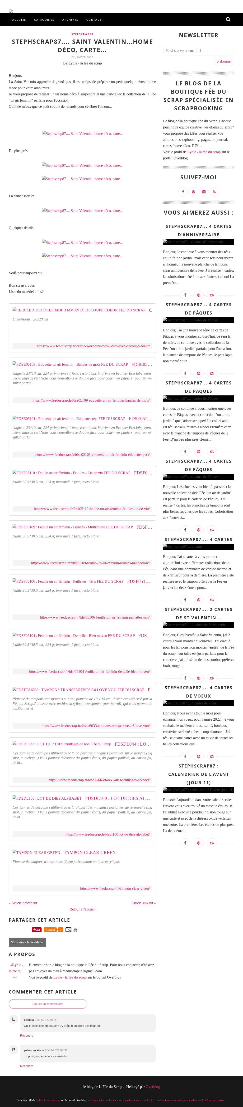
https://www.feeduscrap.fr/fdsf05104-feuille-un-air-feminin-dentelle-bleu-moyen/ (89, 671)
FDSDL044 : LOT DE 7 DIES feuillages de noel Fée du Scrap (133, 744)
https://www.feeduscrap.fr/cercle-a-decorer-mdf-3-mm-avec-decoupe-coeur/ (93, 346)
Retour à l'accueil (82, 909)
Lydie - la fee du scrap (70, 977)
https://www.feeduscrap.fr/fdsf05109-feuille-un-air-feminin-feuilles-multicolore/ (90, 563)
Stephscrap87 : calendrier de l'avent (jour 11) (198, 774)
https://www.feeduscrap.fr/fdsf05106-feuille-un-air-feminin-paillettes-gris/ (95, 617)
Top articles (97, 1100)
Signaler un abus (132, 1100)
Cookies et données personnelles (178, 1100)
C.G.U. (151, 1100)
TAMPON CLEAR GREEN (90, 852)
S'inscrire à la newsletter (27, 942)
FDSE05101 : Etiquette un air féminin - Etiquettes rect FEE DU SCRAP (140, 418)
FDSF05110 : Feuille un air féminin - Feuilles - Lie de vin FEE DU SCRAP (143, 472)
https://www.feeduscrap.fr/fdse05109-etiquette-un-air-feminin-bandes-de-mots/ (91, 400)
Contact (94, 19)
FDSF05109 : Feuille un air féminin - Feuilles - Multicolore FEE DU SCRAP (144, 527)
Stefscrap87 (82, 34)
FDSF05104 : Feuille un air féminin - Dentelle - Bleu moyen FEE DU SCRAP (145, 635)
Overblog (153, 1087)
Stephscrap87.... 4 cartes (199, 539)
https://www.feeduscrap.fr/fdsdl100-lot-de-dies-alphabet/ (107, 834)
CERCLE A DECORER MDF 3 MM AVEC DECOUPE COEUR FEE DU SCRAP (150, 310)
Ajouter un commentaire (48, 1004)
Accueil (19, 19)
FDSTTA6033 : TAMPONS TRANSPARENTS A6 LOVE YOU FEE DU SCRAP (150, 689)
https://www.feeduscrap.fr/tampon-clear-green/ (115, 888)
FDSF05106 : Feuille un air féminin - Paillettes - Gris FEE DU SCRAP (139, 581)
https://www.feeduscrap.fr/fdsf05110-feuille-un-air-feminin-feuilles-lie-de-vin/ (92, 509)
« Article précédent (23, 903)
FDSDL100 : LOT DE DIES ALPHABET (118, 798)
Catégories (44, 19)
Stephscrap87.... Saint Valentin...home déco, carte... (82, 45)
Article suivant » (143, 903)
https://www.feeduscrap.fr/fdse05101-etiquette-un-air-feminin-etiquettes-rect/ (92, 454)
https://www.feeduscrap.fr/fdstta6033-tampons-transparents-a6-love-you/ (96, 726)
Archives (70, 19)
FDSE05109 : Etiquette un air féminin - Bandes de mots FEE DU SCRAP (141, 364)
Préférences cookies (213, 1100)
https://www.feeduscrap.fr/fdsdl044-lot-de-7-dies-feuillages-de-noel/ (99, 780)
